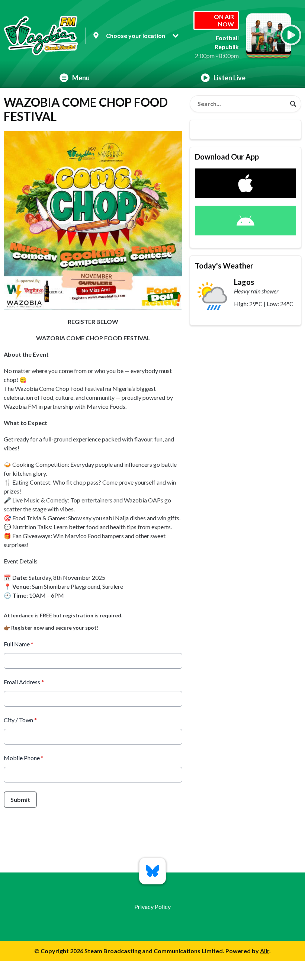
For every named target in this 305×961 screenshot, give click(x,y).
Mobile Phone (24, 757)
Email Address (24, 681)
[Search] (293, 103)
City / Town (20, 719)
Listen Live (229, 78)
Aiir (264, 950)
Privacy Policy (152, 906)
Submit (20, 799)
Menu (81, 78)
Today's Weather (224, 265)
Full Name (18, 643)
